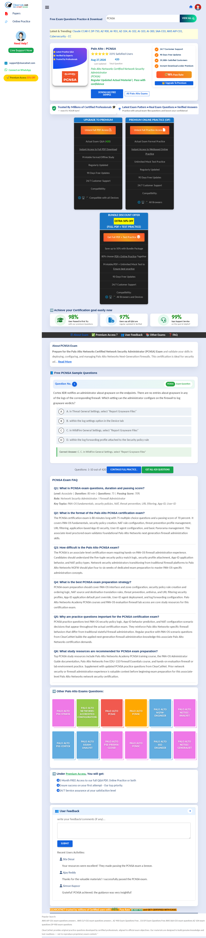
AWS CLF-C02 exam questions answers (94, 921)
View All (186, 18)
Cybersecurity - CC (60, 36)
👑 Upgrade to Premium (174, 83)
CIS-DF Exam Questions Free (153, 921)
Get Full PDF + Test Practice (122, 237)
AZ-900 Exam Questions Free (126, 921)
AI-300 (150, 31)
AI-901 (114, 31)
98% (175, 74)
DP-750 (95, 31)
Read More (65, 361)
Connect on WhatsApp (20, 70)
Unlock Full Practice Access (148, 130)
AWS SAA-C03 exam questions (179, 921)
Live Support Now (21, 50)
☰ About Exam (79, 335)
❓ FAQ (173, 335)
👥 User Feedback (132, 335)
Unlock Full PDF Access (97, 130)
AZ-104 (123, 31)
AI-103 (141, 31)
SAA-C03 (161, 31)
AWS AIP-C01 (174, 31)
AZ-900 (105, 31)
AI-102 (132, 31)
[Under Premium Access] (58, 780)
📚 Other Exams (155, 335)
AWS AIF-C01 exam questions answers (59, 921)
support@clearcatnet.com (22, 63)
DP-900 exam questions (61, 925)
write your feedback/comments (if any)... (81, 819)
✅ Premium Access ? (104, 335)
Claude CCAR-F (81, 31)
